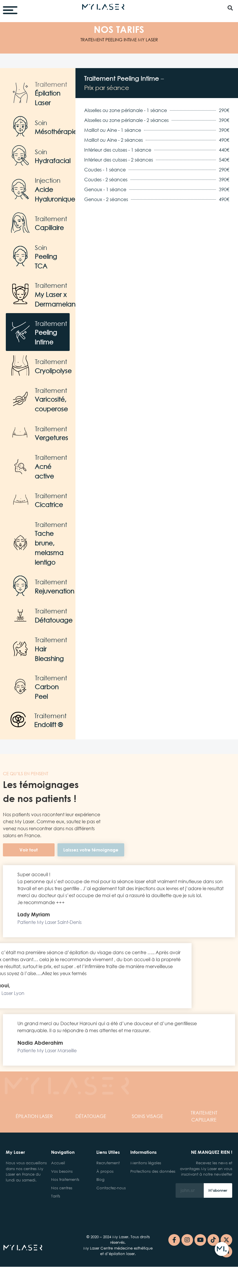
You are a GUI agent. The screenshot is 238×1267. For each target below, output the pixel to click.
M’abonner (217, 1190)
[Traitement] (20, 93)
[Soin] (20, 126)
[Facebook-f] (174, 1240)
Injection (47, 180)
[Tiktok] (213, 1240)
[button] (230, 8)
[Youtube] (200, 1240)
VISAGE (147, 1116)
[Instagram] (187, 1240)
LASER (34, 1116)
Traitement (51, 84)
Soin (41, 122)
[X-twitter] (226, 1240)
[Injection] (20, 189)
